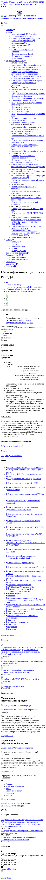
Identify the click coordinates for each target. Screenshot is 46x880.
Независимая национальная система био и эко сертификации (22, 17)
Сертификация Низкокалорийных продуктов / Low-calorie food (21, 557)
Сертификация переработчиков (25, 69)
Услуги (14, 244)
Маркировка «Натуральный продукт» (27, 65)
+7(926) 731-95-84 (12, 4)
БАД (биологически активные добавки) (28, 94)
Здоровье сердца (18, 120)
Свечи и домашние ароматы (23, 156)
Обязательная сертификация (19, 585)
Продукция (16, 242)
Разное (14, 248)
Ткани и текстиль (19, 153)
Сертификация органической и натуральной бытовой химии (24, 146)
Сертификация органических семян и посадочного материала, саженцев (27, 77)
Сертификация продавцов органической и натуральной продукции (28, 170)
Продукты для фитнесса (22, 96)
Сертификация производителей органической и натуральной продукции (28, 165)
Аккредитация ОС (19, 43)
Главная (9, 30)
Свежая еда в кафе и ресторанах (25, 100)
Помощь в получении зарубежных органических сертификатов (21, 590)
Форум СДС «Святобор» (11, 456)
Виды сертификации (15, 61)
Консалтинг (16, 47)
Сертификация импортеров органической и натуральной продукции (28, 174)
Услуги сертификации (15, 786)
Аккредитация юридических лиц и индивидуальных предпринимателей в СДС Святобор (24, 600)
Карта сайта (12, 624)
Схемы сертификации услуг (23, 41)
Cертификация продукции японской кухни (25, 567)
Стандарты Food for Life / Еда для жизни (23, 289)
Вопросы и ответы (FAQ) (22, 54)
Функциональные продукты (23, 122)
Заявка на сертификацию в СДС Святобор (25, 609)
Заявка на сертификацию (16, 253)
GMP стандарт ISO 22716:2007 (24, 231)
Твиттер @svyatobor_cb (10, 635)
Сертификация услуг (20, 178)
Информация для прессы (17, 622)
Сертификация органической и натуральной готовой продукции (25, 73)
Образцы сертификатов (21, 36)
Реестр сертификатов (15, 791)
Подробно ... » (7, 736)
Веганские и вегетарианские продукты (28, 98)
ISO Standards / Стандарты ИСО (20, 587)
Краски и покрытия (20, 158)
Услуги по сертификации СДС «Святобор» (25, 287)
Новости (15, 52)
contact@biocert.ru (10, 2)
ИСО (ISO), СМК (19, 251)
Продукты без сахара (20, 111)
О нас (8, 32)
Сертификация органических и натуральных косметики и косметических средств (24, 131)
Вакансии (10, 262)
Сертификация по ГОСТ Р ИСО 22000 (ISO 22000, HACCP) (27, 227)
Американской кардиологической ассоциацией (19, 321)
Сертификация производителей (25, 67)
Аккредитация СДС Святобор (24, 34)
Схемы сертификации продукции (26, 38)
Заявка (8, 789)
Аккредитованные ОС (21, 45)
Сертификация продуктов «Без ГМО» (23, 483)
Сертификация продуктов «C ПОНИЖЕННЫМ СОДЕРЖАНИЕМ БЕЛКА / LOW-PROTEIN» (25, 542)
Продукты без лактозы (21, 109)
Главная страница (14, 285)
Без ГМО (15, 91)
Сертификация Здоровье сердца (20, 563)
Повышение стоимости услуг (13, 686)
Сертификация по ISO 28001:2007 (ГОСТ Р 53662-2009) (25, 234)
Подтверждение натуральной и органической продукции (24, 161)
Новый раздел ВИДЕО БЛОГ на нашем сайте (20, 679)
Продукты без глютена (21, 107)
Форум (9, 795)
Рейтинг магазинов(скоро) (12, 446)
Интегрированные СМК (22, 237)
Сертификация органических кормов (27, 80)
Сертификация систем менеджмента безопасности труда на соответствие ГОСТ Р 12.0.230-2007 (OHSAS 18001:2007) (26, 220)
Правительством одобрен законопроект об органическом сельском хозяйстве (18, 671)
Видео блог (11, 264)
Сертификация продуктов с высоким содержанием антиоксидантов (22, 508)
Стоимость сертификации (22, 49)
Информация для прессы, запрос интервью (22, 57)
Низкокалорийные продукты (24, 118)
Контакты (10, 266)
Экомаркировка (18, 246)
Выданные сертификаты (17, 611)
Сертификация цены (16, 613)
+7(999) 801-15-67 (30, 4)
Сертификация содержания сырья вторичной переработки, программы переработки (26, 197)
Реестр (9, 240)
